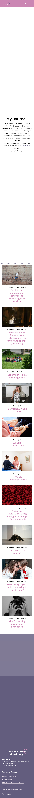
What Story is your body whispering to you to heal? (17, 587)
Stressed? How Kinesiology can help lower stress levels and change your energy (17, 338)
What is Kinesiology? (17, 444)
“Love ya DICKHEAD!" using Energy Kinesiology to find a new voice (17, 515)
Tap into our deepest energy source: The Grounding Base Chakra (17, 296)
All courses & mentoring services (12, 789)
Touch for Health (7, 779)
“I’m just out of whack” (17, 552)
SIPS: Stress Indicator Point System (13, 783)
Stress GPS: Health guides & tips (17, 287)
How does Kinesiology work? (16, 478)
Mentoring (5, 786)
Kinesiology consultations (9, 776)
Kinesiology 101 (17, 406)
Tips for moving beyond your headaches (17, 624)
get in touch (26, 145)
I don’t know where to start (17, 410)
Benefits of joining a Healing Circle (17, 376)
